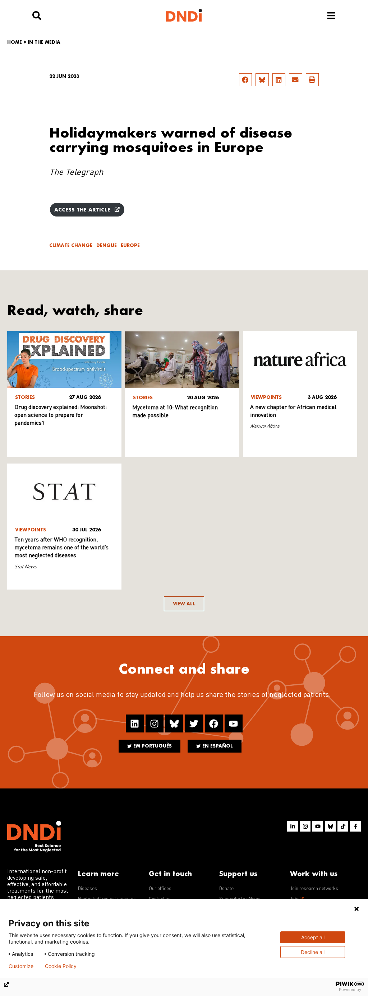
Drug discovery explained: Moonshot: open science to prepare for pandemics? (60, 415)
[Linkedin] (135, 723)
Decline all (313, 952)
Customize (21, 966)
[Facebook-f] (355, 826)
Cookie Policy (61, 966)
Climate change (70, 245)
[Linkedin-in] (292, 826)
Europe (130, 245)
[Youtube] (234, 723)
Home (14, 42)
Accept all (313, 937)
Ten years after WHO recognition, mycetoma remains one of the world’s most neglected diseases (61, 548)
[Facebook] (214, 723)
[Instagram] (155, 723)
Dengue (106, 245)
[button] (245, 79)
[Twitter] (194, 723)
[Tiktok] (342, 826)
